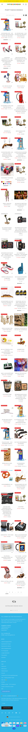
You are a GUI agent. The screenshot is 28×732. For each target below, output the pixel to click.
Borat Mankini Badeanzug (7, 204)
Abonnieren (7, 707)
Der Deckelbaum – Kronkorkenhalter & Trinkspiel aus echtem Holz (21, 59)
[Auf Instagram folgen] (9, 712)
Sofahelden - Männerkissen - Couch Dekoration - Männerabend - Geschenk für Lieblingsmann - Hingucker (7, 511)
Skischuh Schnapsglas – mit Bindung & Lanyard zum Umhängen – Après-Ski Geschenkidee (7, 61)
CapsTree (21, 506)
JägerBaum (7, 131)
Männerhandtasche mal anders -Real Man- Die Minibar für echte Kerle (7, 255)
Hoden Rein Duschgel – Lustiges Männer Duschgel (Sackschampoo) (21, 154)
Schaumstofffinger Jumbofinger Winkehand (21, 278)
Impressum (3, 666)
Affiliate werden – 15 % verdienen (8, 684)
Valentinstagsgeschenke (6, 641)
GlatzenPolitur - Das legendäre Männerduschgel (20, 421)
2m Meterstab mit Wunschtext (7, 420)
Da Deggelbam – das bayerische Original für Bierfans (21, 35)
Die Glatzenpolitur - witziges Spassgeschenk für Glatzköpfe (7, 351)
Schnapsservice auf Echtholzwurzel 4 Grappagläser (7, 303)
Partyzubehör (4, 655)
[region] (14, 603)
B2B (2, 688)
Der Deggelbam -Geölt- (21, 132)
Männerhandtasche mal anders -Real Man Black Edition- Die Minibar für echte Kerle (20, 230)
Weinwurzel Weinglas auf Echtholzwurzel (21, 583)
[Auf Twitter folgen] (5, 712)
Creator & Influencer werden (7, 686)
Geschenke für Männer (6, 646)
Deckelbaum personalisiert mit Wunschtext (20, 179)
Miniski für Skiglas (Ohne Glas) (20, 374)
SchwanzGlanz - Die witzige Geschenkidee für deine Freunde (7, 35)
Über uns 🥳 (4, 680)
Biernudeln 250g (7, 463)
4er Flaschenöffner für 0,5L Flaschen (7, 374)
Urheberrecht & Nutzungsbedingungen (9, 675)
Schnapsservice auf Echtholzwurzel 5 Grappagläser (21, 486)
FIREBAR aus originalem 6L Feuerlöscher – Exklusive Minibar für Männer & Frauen (20, 108)
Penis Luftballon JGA (7, 581)
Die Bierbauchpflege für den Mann (7, 106)
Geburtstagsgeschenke (6, 648)
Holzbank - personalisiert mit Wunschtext (7, 557)
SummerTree (21, 349)
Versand (3, 673)
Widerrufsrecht (4, 671)
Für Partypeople (4, 650)
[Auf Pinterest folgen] (12, 712)
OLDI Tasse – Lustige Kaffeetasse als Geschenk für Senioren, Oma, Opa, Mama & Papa (21, 559)
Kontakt (3, 682)
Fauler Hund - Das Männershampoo (7, 443)
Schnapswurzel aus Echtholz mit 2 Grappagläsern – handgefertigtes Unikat (7, 155)
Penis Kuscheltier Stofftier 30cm (7, 329)
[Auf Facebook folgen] (2, 712)
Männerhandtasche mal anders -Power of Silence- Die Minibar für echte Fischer (21, 397)
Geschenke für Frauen (6, 644)
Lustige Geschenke (5, 653)
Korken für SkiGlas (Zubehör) (7, 277)
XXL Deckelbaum (7, 86)
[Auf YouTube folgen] (16, 712)
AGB (2, 664)
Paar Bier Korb (7, 394)
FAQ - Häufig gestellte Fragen (7, 677)
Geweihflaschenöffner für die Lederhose (21, 329)
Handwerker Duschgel (21, 464)
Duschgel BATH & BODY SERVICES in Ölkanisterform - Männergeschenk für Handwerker (21, 304)
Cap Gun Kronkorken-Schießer (20, 443)
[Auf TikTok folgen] (19, 712)
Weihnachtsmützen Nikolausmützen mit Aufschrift (21, 205)
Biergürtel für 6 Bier (7, 534)
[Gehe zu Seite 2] (21, 592)
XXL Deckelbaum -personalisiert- (7, 228)
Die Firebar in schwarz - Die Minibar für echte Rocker (20, 254)
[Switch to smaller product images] (26, 15)
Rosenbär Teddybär (7, 177)
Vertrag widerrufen (6, 691)
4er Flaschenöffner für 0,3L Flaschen (21, 535)
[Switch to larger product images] (23, 15)
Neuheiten (3, 657)
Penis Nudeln (21, 86)
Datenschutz (4, 668)
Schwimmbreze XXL (7, 484)
